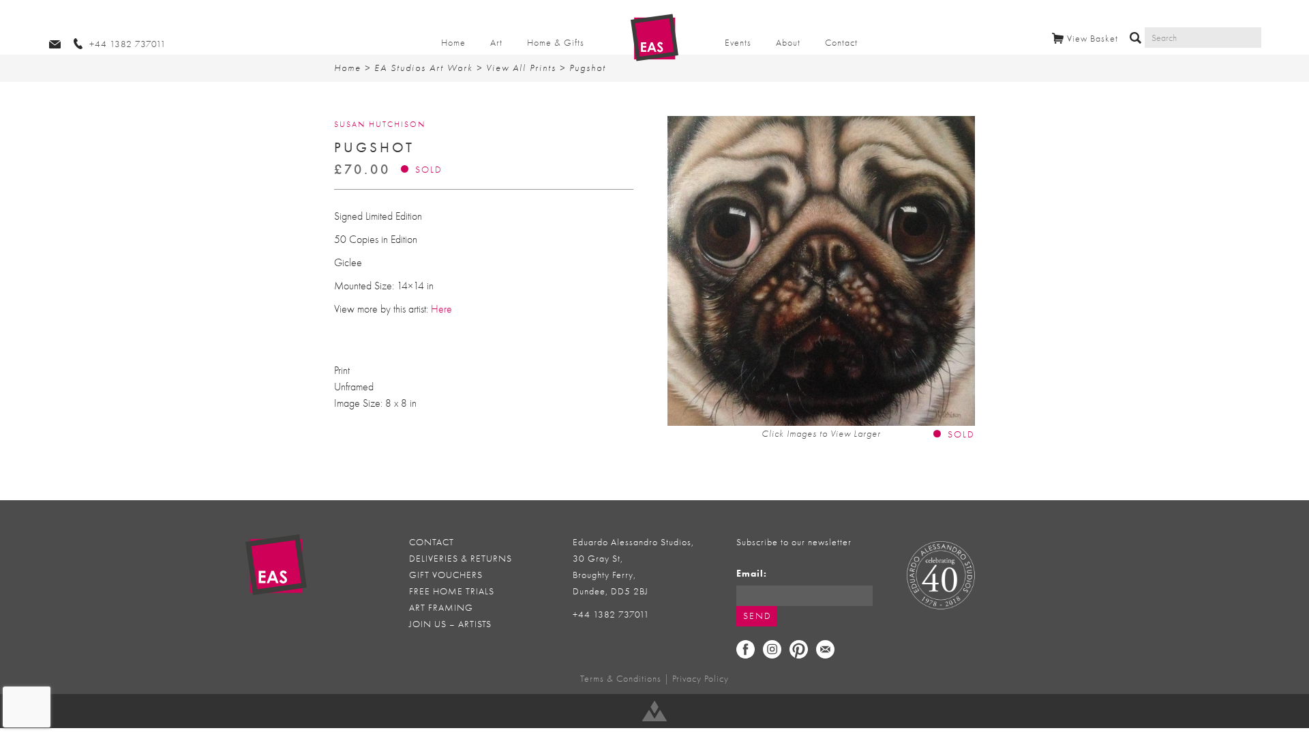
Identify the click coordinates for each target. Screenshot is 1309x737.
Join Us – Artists (450, 624)
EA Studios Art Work (423, 68)
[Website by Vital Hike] (654, 711)
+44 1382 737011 (611, 614)
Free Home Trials (451, 591)
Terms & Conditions (620, 678)
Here (440, 309)
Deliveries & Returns (460, 558)
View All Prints (521, 68)
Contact (841, 42)
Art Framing (441, 607)
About (788, 42)
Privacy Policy (700, 678)
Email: (751, 573)
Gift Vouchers (446, 575)
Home (453, 42)
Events (738, 42)
